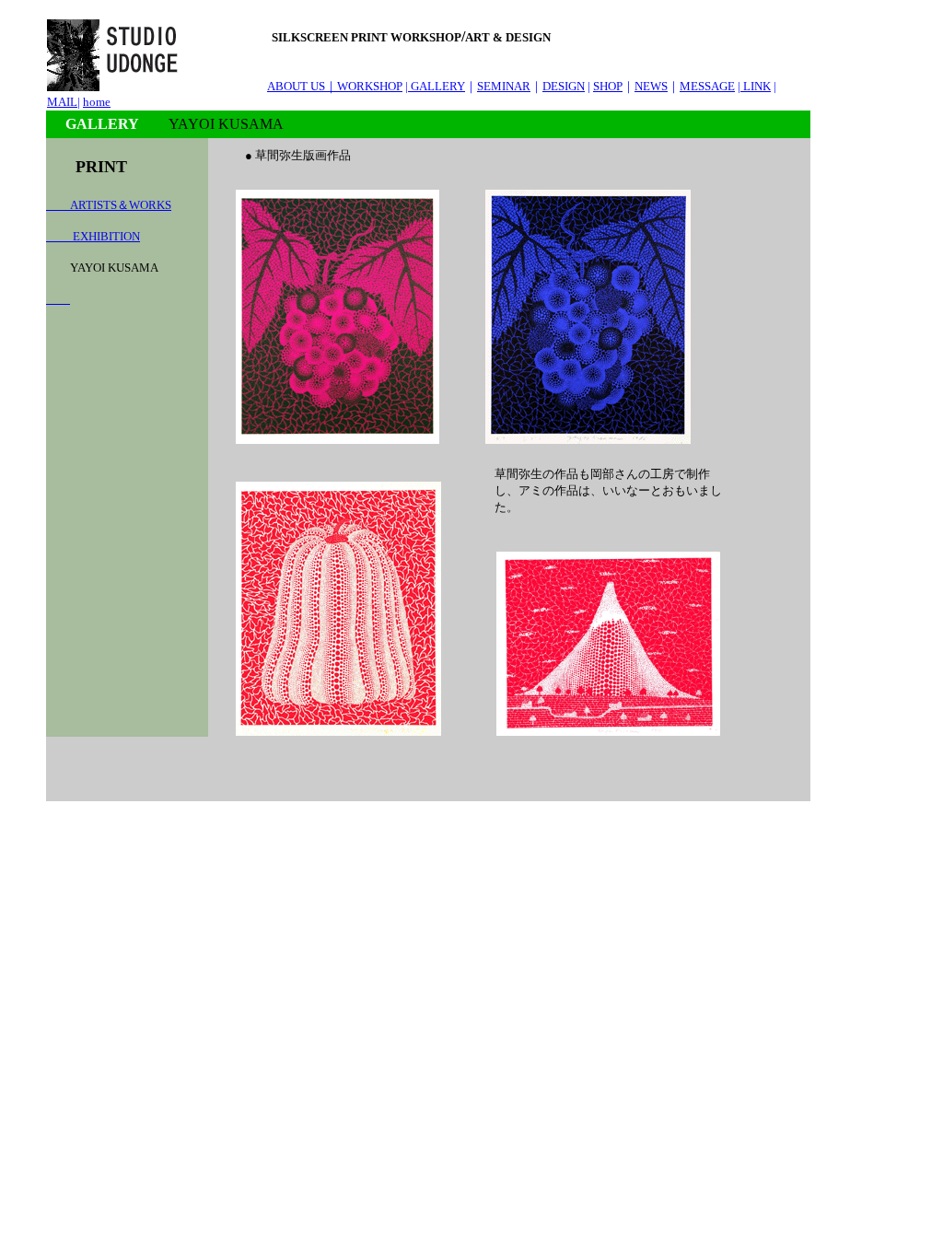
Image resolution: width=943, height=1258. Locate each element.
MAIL (62, 102)
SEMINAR (503, 86)
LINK (755, 86)
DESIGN (563, 86)
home (97, 102)
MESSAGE (707, 86)
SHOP (608, 86)
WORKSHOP (369, 86)
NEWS (651, 86)
